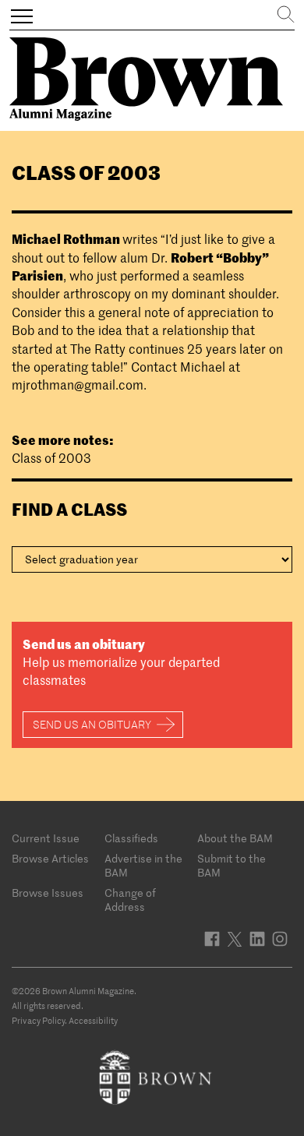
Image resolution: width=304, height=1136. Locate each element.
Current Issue (46, 838)
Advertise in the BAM (143, 866)
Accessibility (93, 1020)
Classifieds (131, 838)
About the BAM (235, 838)
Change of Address (130, 900)
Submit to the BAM (231, 866)
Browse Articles (50, 859)
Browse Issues (47, 893)
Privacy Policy (38, 1020)
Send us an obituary (92, 725)
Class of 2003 (51, 458)
